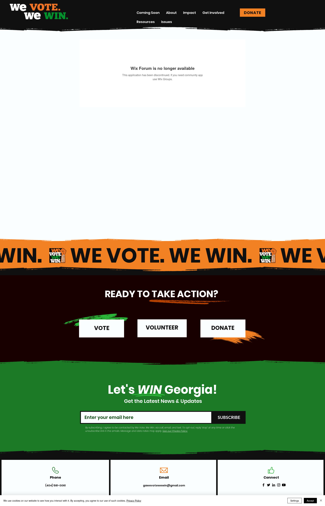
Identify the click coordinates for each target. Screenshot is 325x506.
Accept (310, 500)
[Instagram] (279, 485)
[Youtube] (284, 485)
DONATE (222, 328)
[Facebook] (263, 485)
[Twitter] (268, 485)
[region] (101, 329)
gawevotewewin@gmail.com (164, 485)
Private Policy (179, 431)
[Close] (321, 500)
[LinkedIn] (274, 485)
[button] (190, 12)
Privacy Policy (133, 500)
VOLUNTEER (162, 328)
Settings (294, 500)
